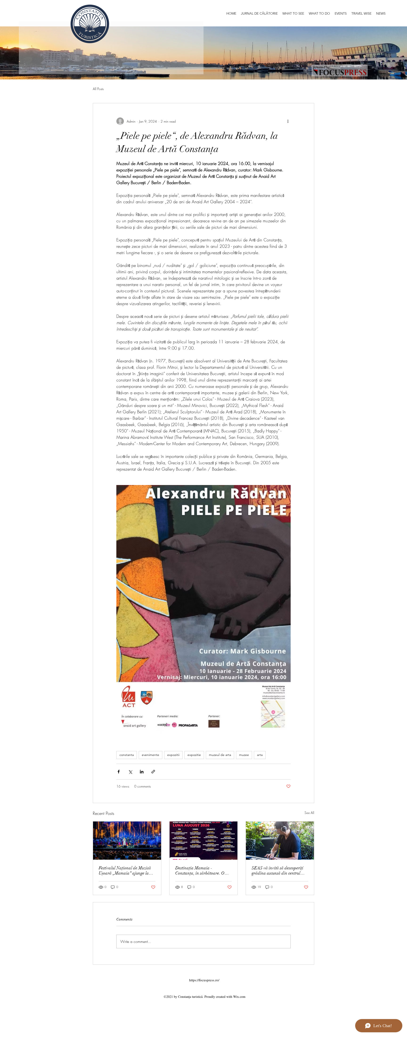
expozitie (194, 755)
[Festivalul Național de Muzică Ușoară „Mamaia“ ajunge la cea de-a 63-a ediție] (127, 840)
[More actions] (288, 121)
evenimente (150, 755)
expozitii (173, 755)
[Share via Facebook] (118, 771)
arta (260, 755)
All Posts (98, 89)
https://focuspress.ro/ (204, 980)
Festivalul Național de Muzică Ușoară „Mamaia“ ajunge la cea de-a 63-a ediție (125, 870)
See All (309, 812)
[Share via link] (153, 771)
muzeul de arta (220, 755)
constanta (126, 755)
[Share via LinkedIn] (141, 771)
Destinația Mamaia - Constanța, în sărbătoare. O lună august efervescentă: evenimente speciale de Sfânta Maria (201, 870)
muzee (244, 755)
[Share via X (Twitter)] (130, 771)
